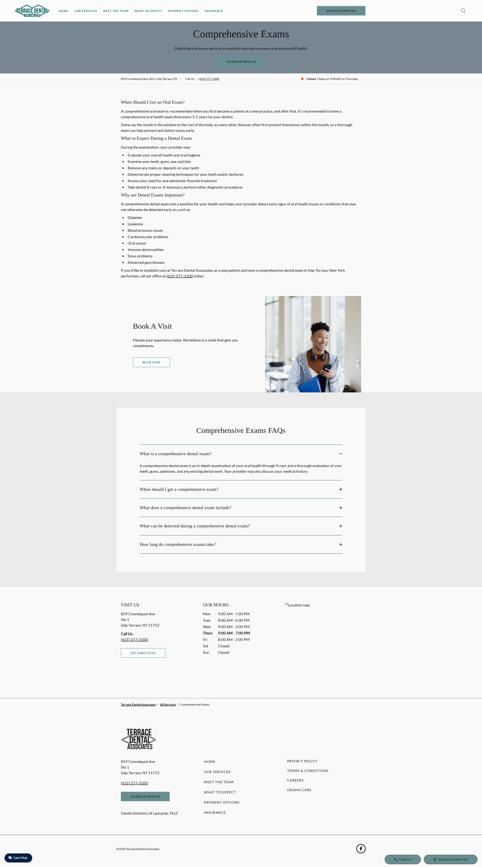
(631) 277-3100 (209, 79)
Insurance (214, 10)
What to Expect (148, 10)
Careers (295, 780)
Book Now (151, 362)
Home (63, 10)
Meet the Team (116, 10)
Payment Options (183, 10)
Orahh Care (299, 790)
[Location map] (323, 642)
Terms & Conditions (308, 771)
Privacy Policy (302, 761)
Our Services (85, 10)
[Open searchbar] (463, 11)
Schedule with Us (341, 10)
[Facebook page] (361, 848)
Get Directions (143, 653)
